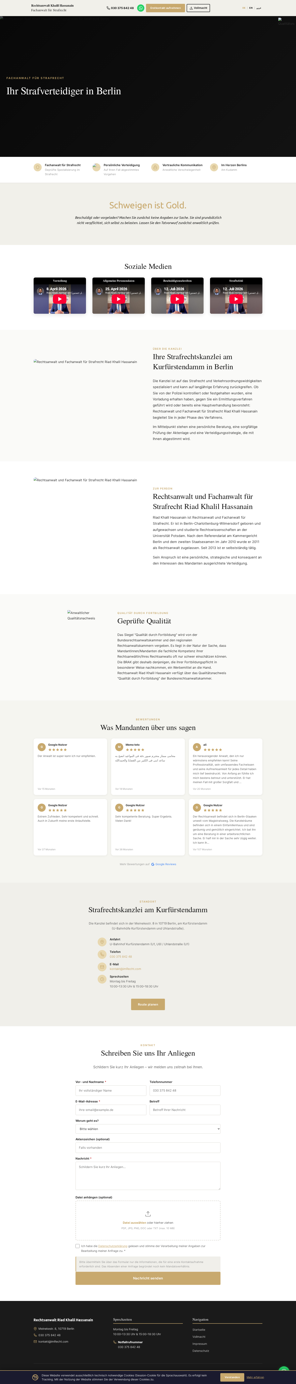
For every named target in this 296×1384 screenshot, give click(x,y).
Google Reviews (165, 864)
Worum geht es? (87, 1120)
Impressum (200, 1343)
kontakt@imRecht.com (125, 969)
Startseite (199, 1329)
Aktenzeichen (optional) (93, 1139)
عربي (258, 7)
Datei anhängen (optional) (94, 1197)
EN (251, 7)
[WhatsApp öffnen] (140, 8)
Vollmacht (199, 1336)
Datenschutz (201, 1350)
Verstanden (232, 1377)
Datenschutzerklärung (112, 1246)
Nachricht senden (148, 1278)
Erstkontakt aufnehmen (165, 7)
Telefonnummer (161, 1082)
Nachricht (84, 1158)
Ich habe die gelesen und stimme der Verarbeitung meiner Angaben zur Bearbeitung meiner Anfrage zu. (143, 1248)
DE (244, 7)
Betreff (154, 1101)
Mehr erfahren (255, 1377)
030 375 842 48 (121, 956)
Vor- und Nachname (91, 1082)
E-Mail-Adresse (88, 1101)
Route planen (148, 1004)
